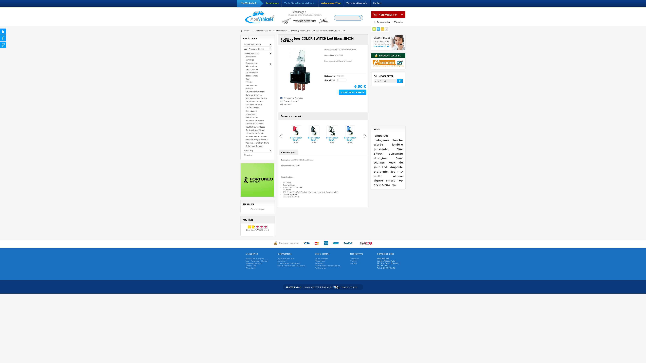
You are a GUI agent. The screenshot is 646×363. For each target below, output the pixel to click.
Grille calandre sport (254, 146)
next (365, 136)
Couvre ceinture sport (255, 92)
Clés (394, 185)
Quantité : (329, 80)
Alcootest (248, 155)
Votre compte (322, 253)
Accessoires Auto (251, 53)
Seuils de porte (252, 108)
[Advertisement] (388, 106)
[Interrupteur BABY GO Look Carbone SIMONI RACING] (314, 135)
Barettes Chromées (254, 95)
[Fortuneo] (258, 196)
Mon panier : (386, 14)
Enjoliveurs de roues (254, 101)
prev (280, 136)
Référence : (330, 76)
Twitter (353, 261)
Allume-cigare (252, 66)
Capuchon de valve (254, 104)
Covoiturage (272, 3)
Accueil (247, 30)
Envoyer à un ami (291, 101)
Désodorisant (252, 85)
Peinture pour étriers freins (257, 143)
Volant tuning (252, 117)
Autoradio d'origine (252, 44)
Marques (248, 204)
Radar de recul (252, 76)
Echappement (252, 63)
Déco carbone (252, 69)
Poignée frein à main (255, 133)
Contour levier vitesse (255, 130)
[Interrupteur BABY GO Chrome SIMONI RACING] (332, 135)
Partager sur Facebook (293, 98)
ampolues (381, 135)
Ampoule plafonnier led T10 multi (388, 171)
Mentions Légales (350, 287)
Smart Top (248, 150)
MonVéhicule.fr (249, 3)
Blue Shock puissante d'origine (388, 153)
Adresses (319, 263)
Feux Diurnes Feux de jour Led (388, 162)
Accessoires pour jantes (256, 98)
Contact (377, 3)
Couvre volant (252, 72)
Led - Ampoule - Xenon (254, 49)
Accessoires (251, 56)
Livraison (282, 261)
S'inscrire (398, 22)
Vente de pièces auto (357, 3)
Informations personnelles (327, 265)
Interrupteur (251, 114)
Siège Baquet (251, 111)
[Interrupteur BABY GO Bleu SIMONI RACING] (350, 135)
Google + (354, 263)
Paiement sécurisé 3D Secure (291, 265)
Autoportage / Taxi (330, 3)
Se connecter (383, 22)
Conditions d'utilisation (289, 263)
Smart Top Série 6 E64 (388, 183)
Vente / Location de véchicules (299, 3)
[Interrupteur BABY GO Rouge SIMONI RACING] (296, 135)
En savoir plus (288, 152)
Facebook (354, 258)
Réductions (320, 268)
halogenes (381, 140)
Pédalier (249, 82)
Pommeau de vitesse (255, 120)
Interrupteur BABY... (296, 139)
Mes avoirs (320, 261)
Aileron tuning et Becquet (257, 139)
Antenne (249, 88)
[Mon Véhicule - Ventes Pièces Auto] (260, 17)
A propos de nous (286, 258)
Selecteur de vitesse (254, 124)
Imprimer (287, 104)
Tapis (248, 79)
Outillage (250, 60)
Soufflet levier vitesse (255, 127)
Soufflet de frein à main (256, 136)
